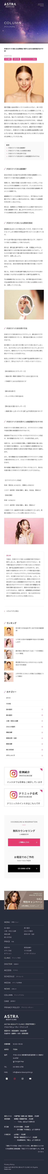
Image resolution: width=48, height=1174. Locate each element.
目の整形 (9, 709)
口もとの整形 (10, 727)
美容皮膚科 (27, 947)
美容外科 (7, 947)
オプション (8, 953)
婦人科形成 (10, 750)
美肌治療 (9, 732)
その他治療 (27, 950)
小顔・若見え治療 (12, 721)
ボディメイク (10, 755)
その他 (8, 704)
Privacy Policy (9, 1164)
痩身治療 (9, 744)
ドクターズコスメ (30, 953)
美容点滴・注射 (11, 738)
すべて (8, 698)
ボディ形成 (7, 950)
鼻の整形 (9, 715)
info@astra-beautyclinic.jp (23, 1072)
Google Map (19, 1061)
